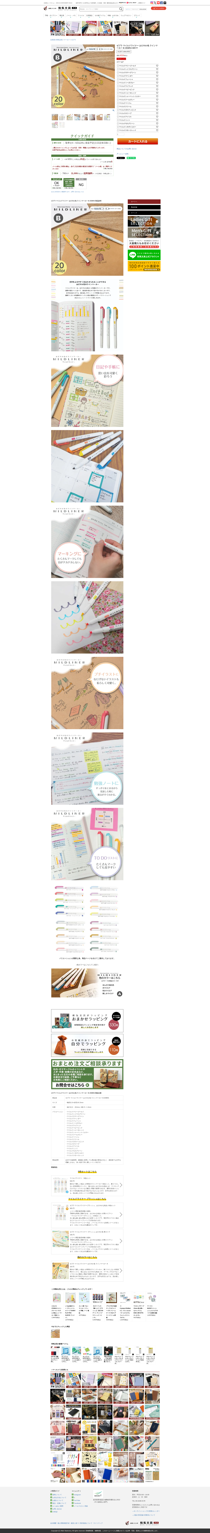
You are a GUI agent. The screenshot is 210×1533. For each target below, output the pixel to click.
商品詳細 (134, 207)
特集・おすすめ (113, 15)
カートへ (134, 201)
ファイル (81, 15)
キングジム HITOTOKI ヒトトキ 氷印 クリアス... (66, 1359)
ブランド (137, 15)
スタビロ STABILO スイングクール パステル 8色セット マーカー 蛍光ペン (57, 1310)
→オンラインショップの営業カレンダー (146, 1511)
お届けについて (57, 1500)
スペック (134, 213)
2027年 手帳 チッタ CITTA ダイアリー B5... (55, 1359)
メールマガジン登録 (81, 1506)
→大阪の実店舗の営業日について (143, 1515)
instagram (77, 1495)
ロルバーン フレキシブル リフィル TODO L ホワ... (129, 1359)
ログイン (128, 9)
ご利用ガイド (141, 3)
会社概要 (53, 1523)
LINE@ (54, 1512)
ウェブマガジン (126, 15)
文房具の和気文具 (56, 40)
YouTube (77, 1500)
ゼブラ (73, 40)
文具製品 (89, 15)
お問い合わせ (57, 1509)
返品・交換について (59, 1503)
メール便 (57, 159)
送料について (57, 1495)
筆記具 (62, 15)
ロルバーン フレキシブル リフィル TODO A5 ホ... (140, 1359)
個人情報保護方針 (64, 1523)
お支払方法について (59, 1497)
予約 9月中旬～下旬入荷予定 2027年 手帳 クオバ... (108, 1359)
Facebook (77, 1503)
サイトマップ (98, 1523)
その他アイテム (100, 15)
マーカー (67, 40)
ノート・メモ (71, 15)
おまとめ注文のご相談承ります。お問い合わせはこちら (67, 191)
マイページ (135, 9)
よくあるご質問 (57, 1506)
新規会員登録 (143, 9)
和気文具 (60, 8)
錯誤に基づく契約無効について (81, 1523)
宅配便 (56, 173)
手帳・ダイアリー (51, 15)
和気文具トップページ (142, 1523)
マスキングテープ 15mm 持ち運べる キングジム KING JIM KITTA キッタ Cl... (139, 1310)
